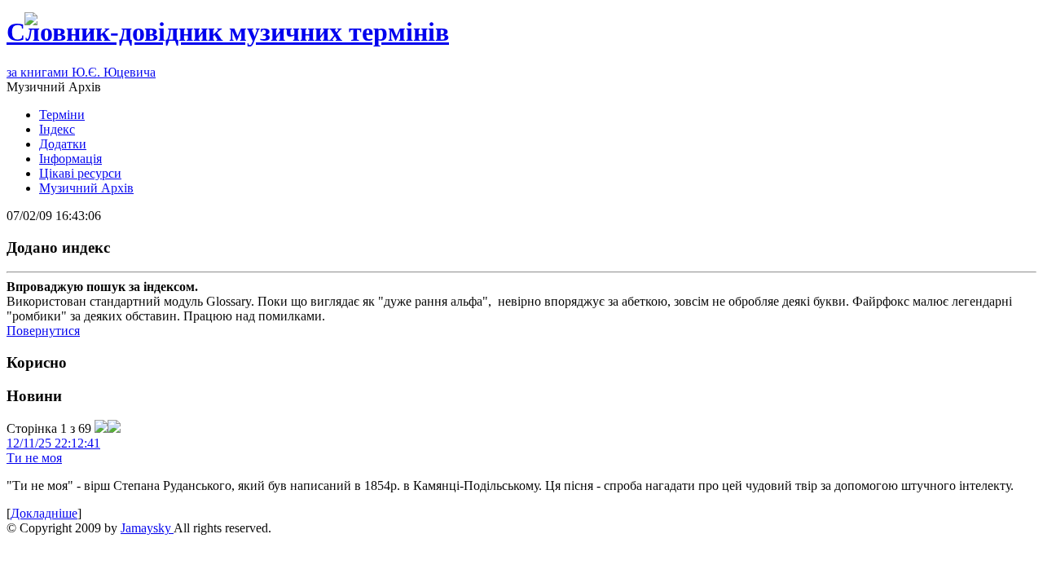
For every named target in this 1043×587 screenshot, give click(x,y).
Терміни (62, 114)
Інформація (70, 159)
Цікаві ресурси (80, 173)
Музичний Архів (86, 188)
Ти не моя (34, 458)
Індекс (57, 129)
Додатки (62, 144)
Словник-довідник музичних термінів (228, 31)
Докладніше (44, 513)
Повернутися (43, 331)
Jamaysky (147, 528)
